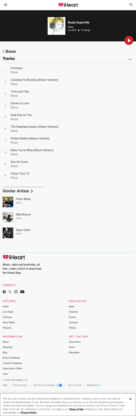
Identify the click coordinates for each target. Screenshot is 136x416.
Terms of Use (74, 385)
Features (73, 311)
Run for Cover (19, 162)
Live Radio (8, 311)
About (6, 341)
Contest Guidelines (12, 363)
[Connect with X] (9, 292)
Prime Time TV (20, 173)
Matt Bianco (23, 214)
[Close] (130, 399)
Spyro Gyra (23, 230)
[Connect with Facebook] (4, 292)
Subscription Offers (12, 368)
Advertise (7, 347)
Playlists (7, 327)
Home (72, 347)
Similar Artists (16, 191)
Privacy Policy (20, 385)
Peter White (23, 199)
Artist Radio (9, 322)
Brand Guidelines (11, 357)
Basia (70, 26)
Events (72, 317)
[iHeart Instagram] (16, 292)
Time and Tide (20, 91)
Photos (72, 327)
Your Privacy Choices (44, 385)
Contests (73, 322)
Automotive (75, 341)
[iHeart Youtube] (22, 292)
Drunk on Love (20, 103)
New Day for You (21, 115)
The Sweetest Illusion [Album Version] (34, 127)
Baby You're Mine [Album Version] (32, 150)
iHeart (6, 306)
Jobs (5, 373)
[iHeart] (68, 5)
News (72, 306)
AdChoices (92, 385)
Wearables (74, 352)
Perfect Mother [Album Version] (30, 138)
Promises (16, 68)
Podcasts (7, 317)
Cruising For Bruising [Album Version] (34, 80)
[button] (128, 40)
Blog (5, 352)
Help (5, 385)
